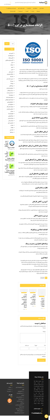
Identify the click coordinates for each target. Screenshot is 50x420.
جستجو (7, 43)
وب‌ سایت (27, 345)
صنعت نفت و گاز (10, 106)
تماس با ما (9, 391)
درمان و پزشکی (10, 90)
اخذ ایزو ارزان (20, 391)
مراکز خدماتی (10, 118)
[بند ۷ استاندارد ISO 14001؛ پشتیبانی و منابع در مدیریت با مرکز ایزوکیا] (12, 154)
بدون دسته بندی (10, 79)
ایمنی (12, 69)
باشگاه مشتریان (10, 74)
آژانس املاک (10, 58)
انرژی (12, 67)
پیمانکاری (11, 86)
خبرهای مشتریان (10, 88)
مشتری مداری (10, 123)
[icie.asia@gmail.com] (37, 411)
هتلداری (11, 130)
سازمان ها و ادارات (9, 97)
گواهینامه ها (10, 113)
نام (45, 345)
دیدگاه (44, 331)
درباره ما (9, 389)
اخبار (12, 62)
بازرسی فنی (11, 72)
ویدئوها (11, 132)
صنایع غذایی (10, 104)
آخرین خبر (42, 277)
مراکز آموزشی (10, 116)
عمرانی (11, 111)
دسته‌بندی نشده (10, 93)
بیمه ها (11, 81)
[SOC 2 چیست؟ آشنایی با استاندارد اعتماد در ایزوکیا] (12, 143)
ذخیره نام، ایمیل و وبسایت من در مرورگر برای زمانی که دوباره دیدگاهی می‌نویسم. (33, 355)
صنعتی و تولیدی (10, 109)
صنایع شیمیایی (10, 102)
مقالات (42, 308)
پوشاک (11, 83)
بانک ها (11, 76)
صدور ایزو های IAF (19, 409)
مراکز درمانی (10, 120)
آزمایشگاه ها (10, 55)
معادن (12, 125)
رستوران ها (11, 95)
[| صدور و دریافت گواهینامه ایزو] (43, 2)
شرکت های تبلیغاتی (9, 100)
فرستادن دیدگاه (41, 360)
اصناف (11, 65)
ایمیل (35, 345)
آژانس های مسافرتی (9, 60)
